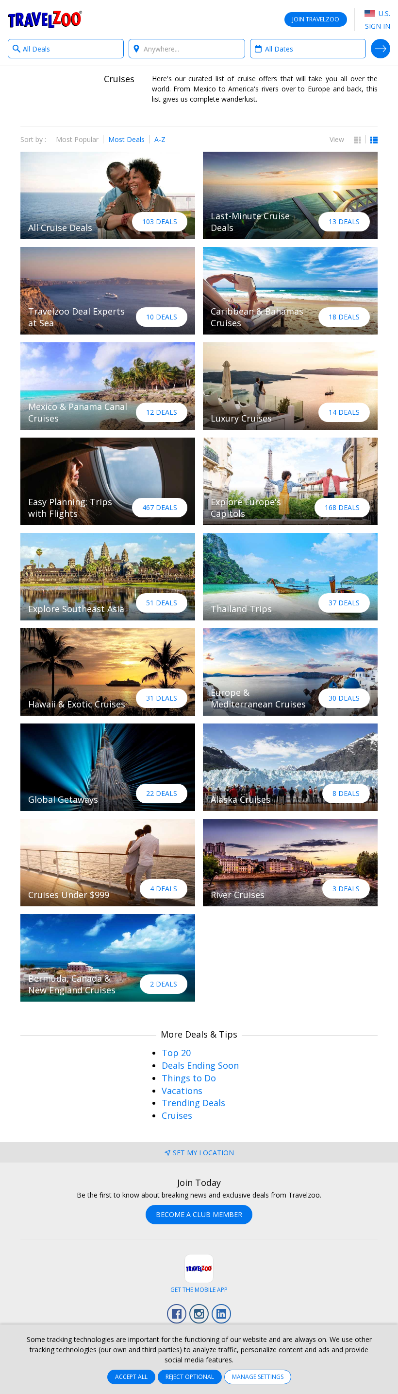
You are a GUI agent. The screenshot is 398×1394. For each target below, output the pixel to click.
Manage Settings (257, 1377)
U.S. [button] (383, 13)
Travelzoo (45, 19)
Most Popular (77, 139)
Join (315, 19)
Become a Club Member (199, 1214)
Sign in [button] (377, 26)
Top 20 (176, 1053)
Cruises (177, 1115)
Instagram (199, 1313)
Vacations (182, 1090)
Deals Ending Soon (200, 1065)
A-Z (160, 139)
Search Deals (380, 48)
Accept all (131, 1377)
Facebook (176, 1313)
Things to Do (189, 1078)
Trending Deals (193, 1103)
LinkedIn (221, 1313)
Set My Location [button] (203, 1152)
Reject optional (190, 1377)
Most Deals (126, 139)
